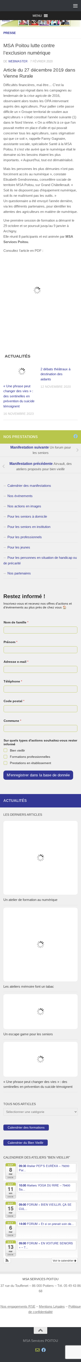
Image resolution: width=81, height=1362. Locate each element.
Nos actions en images (24, 506)
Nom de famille (16, 622)
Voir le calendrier (63, 1260)
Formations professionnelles (30, 756)
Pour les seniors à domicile (27, 516)
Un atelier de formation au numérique (30, 900)
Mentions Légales (52, 1306)
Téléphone (13, 681)
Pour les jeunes (18, 547)
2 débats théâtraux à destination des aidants (55, 374)
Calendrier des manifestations (29, 485)
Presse (9, 33)
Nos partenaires (19, 573)
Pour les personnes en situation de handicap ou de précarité (40, 560)
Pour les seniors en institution (28, 527)
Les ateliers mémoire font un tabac (28, 986)
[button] (37, 15)
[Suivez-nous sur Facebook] (75, 436)
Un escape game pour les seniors (28, 1034)
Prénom (10, 642)
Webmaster (17, 61)
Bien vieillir (17, 750)
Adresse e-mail (16, 661)
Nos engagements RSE (17, 1306)
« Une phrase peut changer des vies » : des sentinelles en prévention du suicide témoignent (18, 396)
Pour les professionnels (24, 537)
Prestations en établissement (30, 763)
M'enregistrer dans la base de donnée (38, 775)
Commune (12, 720)
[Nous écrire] (69, 436)
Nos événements (20, 496)
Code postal (14, 701)
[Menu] (75, 5)
